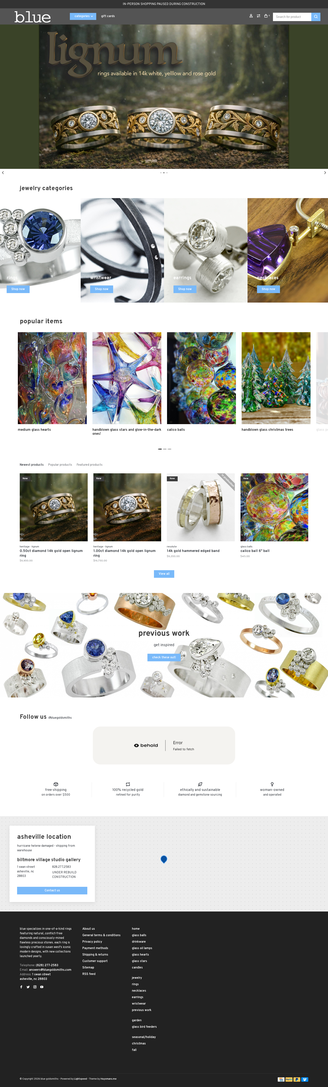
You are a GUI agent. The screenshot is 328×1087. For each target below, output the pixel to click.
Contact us (52, 891)
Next (325, 173)
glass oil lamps (142, 948)
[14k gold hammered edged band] (201, 508)
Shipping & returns (95, 955)
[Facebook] (21, 987)
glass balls (139, 935)
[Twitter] (28, 987)
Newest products (32, 465)
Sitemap (88, 968)
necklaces (139, 991)
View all (164, 574)
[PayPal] (289, 1081)
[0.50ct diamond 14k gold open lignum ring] (54, 508)
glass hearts (140, 955)
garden (137, 1020)
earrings (137, 997)
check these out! (164, 657)
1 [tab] (159, 448)
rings (135, 984)
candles (137, 968)
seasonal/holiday (144, 1037)
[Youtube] (41, 987)
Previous (3, 173)
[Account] (251, 16)
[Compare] (259, 16)
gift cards (108, 16)
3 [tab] (168, 448)
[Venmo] (304, 1081)
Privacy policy (92, 942)
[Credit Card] (281, 1081)
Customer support (95, 961)
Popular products (60, 465)
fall (134, 1050)
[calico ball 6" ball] (274, 508)
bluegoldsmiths (60, 718)
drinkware (139, 942)
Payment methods (95, 948)
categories (82, 16)
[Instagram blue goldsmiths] (34, 987)
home (136, 929)
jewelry (137, 978)
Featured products (89, 465)
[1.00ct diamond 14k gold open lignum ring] (127, 508)
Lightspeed (80, 1079)
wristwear (139, 1004)
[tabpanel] (164, 97)
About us (88, 929)
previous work (141, 1010)
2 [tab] (164, 448)
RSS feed (88, 974)
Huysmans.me (109, 1079)
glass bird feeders (144, 1027)
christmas (139, 1044)
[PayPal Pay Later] (296, 1081)
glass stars (139, 961)
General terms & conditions (101, 935)
